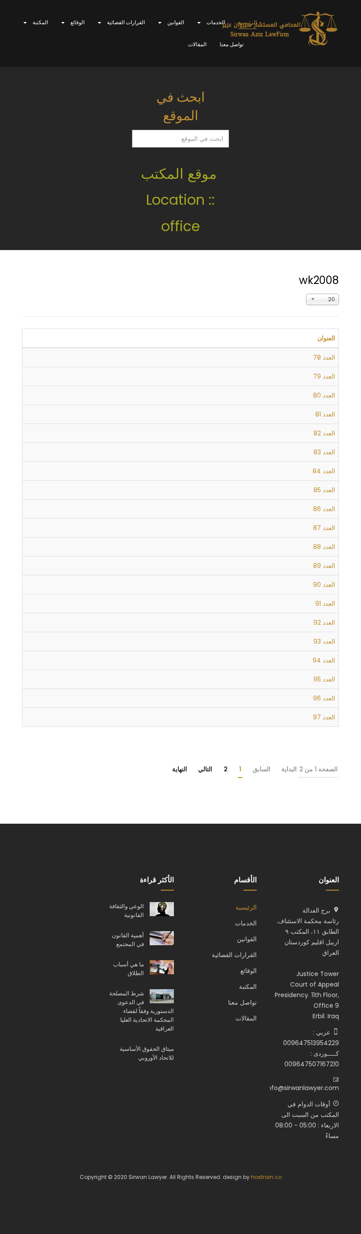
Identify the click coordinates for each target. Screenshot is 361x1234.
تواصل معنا (231, 44)
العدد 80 (324, 395)
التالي (205, 769)
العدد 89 (324, 565)
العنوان (326, 338)
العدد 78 (324, 357)
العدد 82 (324, 433)
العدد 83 (324, 452)
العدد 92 (324, 622)
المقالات (197, 44)
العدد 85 (324, 490)
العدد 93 (324, 641)
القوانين (175, 22)
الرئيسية (247, 22)
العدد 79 (324, 376)
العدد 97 (324, 717)
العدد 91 (325, 603)
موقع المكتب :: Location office (181, 200)
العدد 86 (324, 509)
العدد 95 (324, 679)
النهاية (179, 769)
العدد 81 (325, 414)
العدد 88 (324, 546)
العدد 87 (324, 527)
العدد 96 (324, 698)
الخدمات (215, 22)
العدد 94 (324, 660)
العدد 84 (324, 471)
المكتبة (39, 22)
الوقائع (77, 22)
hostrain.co (266, 1177)
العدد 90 (324, 584)
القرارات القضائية (125, 22)
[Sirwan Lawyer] (280, 29)
